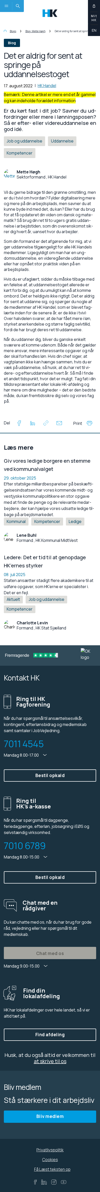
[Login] (94, 6)
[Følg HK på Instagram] (53, 1182)
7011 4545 (24, 743)
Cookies (50, 1159)
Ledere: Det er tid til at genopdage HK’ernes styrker (45, 561)
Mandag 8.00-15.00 (22, 857)
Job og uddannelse (46, 599)
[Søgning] (18, 6)
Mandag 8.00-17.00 (21, 755)
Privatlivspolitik (50, 1150)
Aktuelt (13, 599)
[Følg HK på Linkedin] (44, 1182)
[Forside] (5, 31)
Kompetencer (47, 521)
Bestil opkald (50, 775)
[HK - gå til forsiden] (50, 12)
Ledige (75, 521)
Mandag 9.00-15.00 (22, 966)
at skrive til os (50, 1061)
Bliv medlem (50, 1116)
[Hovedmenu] (6, 6)
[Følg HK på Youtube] (63, 1182)
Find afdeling (50, 1035)
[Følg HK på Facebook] (35, 1182)
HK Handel (47, 85)
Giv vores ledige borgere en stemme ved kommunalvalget (47, 464)
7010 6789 (24, 845)
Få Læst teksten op (52, 1169)
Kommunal (16, 521)
